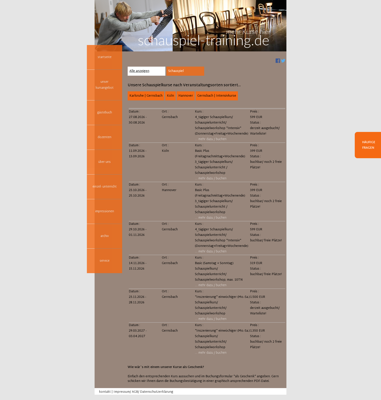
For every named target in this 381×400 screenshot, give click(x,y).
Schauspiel (176, 71)
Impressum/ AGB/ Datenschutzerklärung (143, 392)
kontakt (105, 392)
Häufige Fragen (368, 145)
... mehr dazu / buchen (210, 139)
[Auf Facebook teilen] (278, 61)
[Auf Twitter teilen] (283, 61)
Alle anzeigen (139, 71)
